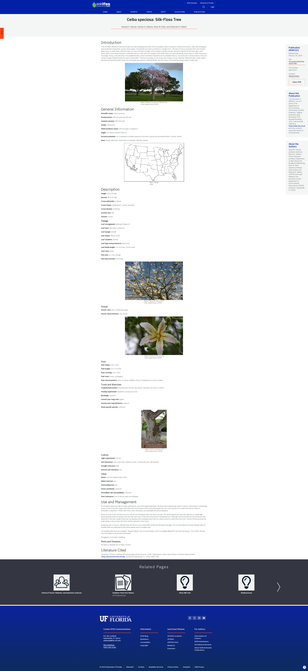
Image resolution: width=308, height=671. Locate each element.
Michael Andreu (294, 76)
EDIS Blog (144, 636)
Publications (199, 12)
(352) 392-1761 (109, 647)
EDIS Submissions (202, 641)
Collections (180, 12)
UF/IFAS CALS (172, 642)
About (119, 12)
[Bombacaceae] (246, 583)
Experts (134, 12)
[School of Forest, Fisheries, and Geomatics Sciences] (62, 583)
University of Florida (206, 3)
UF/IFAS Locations (174, 636)
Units (163, 12)
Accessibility (145, 642)
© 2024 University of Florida (111, 667)
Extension (171, 648)
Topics (149, 12)
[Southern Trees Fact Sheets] (123, 583)
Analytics (186, 667)
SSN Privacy (199, 667)
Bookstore (144, 639)
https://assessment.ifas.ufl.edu (113, 557)
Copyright (144, 645)
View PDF (296, 82)
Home (105, 12)
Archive (141, 667)
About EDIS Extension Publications (203, 649)
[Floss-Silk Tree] (185, 583)
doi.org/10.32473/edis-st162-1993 (297, 62)
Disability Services (156, 667)
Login (212, 7)
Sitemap (129, 667)
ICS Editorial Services (203, 644)
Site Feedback (108, 645)
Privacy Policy (173, 667)
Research (171, 645)
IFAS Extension (192, 3)
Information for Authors (201, 637)
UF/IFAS (170, 639)
